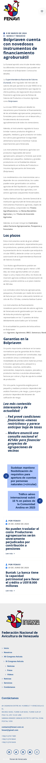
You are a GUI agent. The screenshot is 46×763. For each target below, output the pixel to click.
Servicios (8, 683)
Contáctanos (9, 687)
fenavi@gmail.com (10, 730)
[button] (42, 11)
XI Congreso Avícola (14, 661)
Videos (10, 674)
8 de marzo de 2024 (16, 33)
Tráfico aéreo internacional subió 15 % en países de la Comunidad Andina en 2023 (22, 501)
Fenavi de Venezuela (18, 759)
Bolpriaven (13, 101)
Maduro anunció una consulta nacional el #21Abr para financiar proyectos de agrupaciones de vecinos (24, 442)
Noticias (11, 666)
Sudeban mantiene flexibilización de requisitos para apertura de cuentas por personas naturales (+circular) (23, 476)
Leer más (9, 553)
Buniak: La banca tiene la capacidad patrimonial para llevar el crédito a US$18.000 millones (23, 579)
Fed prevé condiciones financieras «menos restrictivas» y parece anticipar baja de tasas (25, 421)
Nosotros (8, 652)
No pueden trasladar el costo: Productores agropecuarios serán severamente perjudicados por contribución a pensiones (22, 539)
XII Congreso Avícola (13, 657)
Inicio (6, 648)
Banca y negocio (16, 36)
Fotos (9, 670)
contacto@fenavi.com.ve (13, 727)
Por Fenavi (14, 521)
